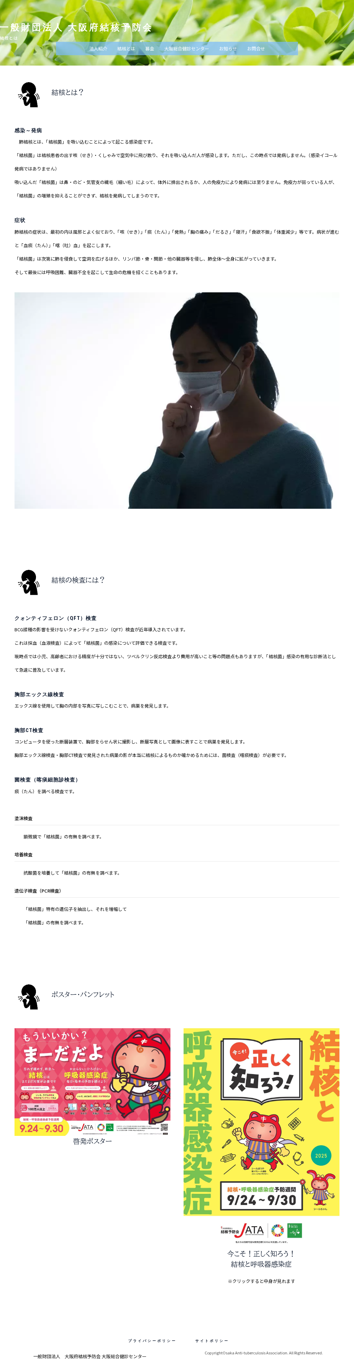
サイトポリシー (212, 1341)
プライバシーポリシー (152, 1341)
